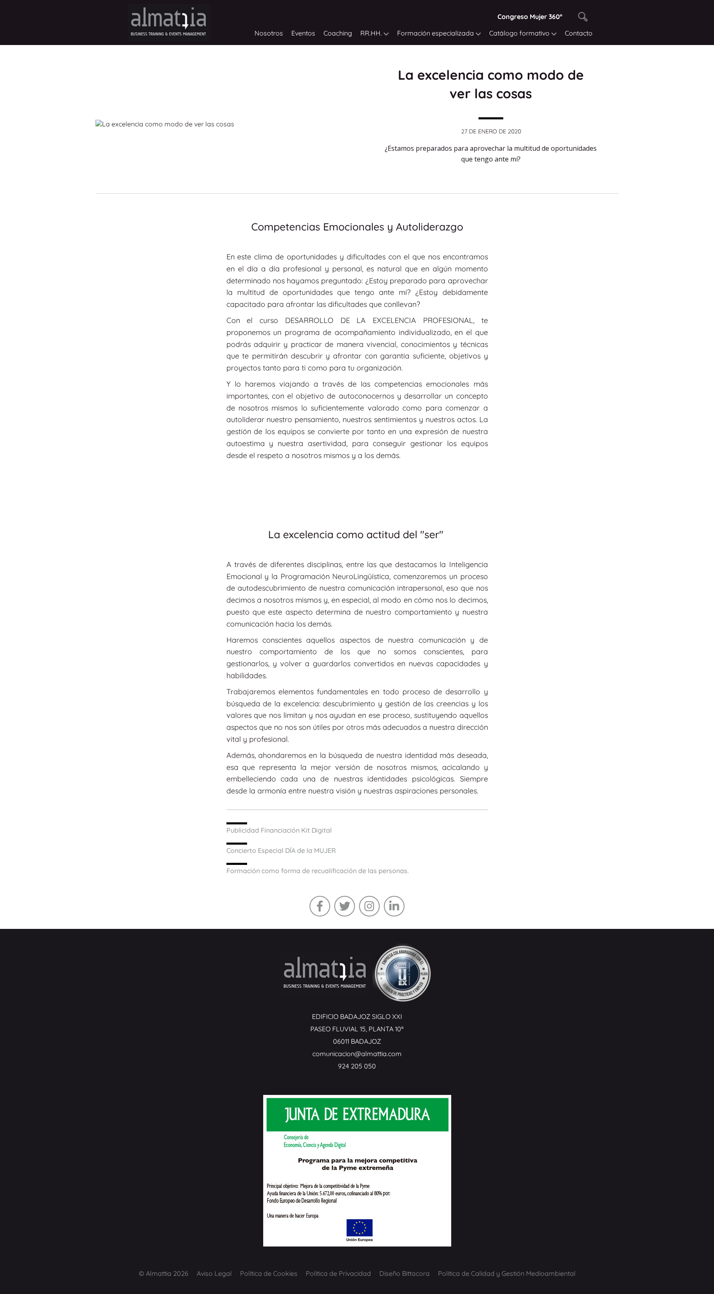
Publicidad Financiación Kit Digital (279, 830)
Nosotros (269, 33)
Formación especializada (436, 33)
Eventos (303, 33)
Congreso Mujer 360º (529, 16)
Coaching (338, 33)
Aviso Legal (214, 1273)
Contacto (579, 33)
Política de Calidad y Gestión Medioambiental (507, 1273)
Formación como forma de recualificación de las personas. (317, 871)
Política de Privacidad (338, 1273)
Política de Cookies (269, 1273)
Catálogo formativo (520, 33)
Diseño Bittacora (404, 1273)
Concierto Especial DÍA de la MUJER (281, 850)
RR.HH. (371, 33)
